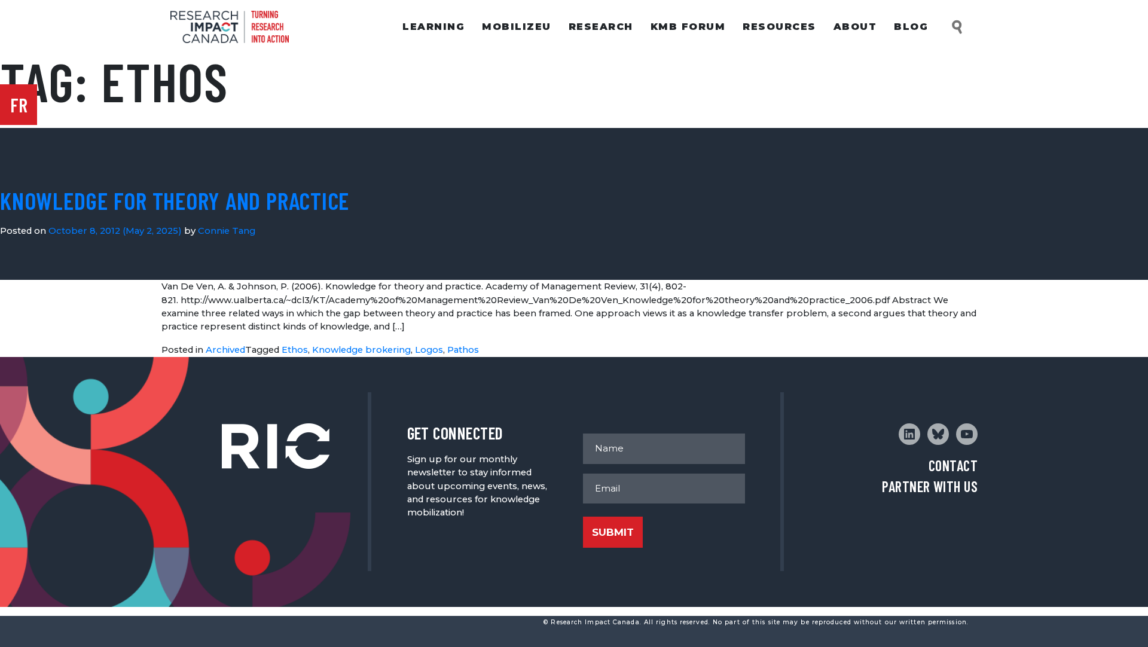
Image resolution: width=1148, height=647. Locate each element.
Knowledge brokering (361, 349)
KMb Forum (688, 26)
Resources (779, 26)
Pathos (463, 349)
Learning (433, 26)
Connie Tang (226, 230)
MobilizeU (516, 26)
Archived (225, 349)
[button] (958, 27)
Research (601, 26)
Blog (911, 26)
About (855, 26)
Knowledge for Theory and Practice (174, 200)
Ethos (295, 349)
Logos (429, 349)
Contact (953, 465)
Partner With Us (930, 486)
